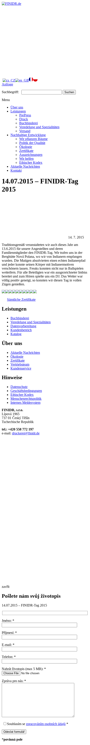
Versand (24, 131)
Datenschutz (19, 387)
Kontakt (16, 170)
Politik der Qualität (32, 143)
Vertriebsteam (19, 364)
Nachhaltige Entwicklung (28, 135)
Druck (23, 119)
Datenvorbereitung (23, 326)
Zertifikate (26, 151)
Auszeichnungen (30, 154)
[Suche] (34, 71)
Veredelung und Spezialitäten (39, 127)
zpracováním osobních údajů (46, 724)
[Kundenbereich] (34, 37)
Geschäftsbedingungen (26, 391)
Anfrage (7, 84)
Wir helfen (26, 158)
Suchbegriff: (10, 92)
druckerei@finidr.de (26, 433)
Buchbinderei (28, 123)
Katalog (15, 334)
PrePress (25, 115)
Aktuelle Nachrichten (25, 166)
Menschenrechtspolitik (26, 398)
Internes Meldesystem (25, 402)
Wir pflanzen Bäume (33, 139)
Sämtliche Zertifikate (21, 299)
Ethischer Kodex (30, 162)
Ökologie (25, 147)
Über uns (16, 107)
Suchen (69, 92)
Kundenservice (20, 368)
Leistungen (18, 111)
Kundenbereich (21, 330)
